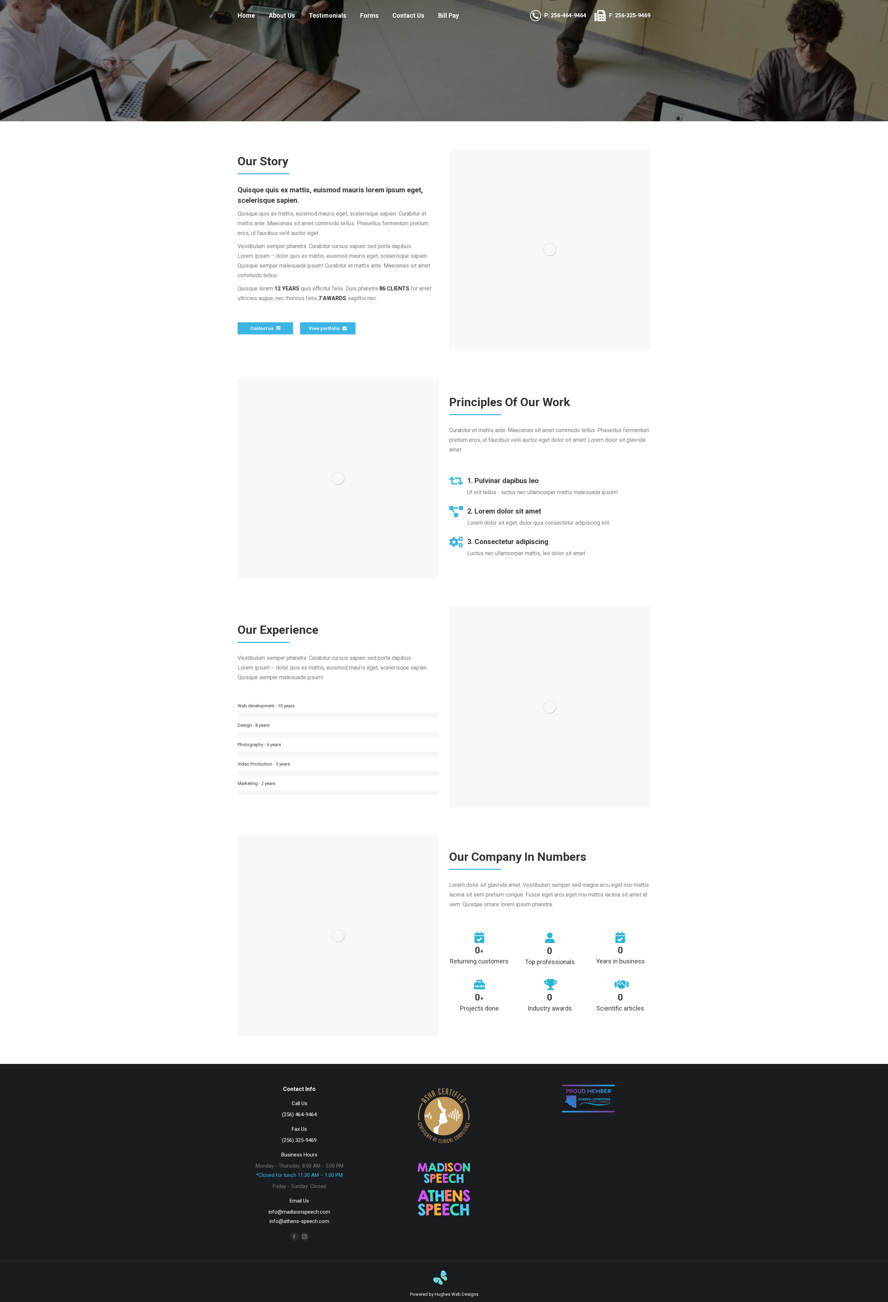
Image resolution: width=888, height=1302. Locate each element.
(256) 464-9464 (299, 1114)
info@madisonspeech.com (299, 1212)
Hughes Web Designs (456, 1294)
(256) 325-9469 (299, 1140)
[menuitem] (246, 15)
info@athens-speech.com (299, 1221)
